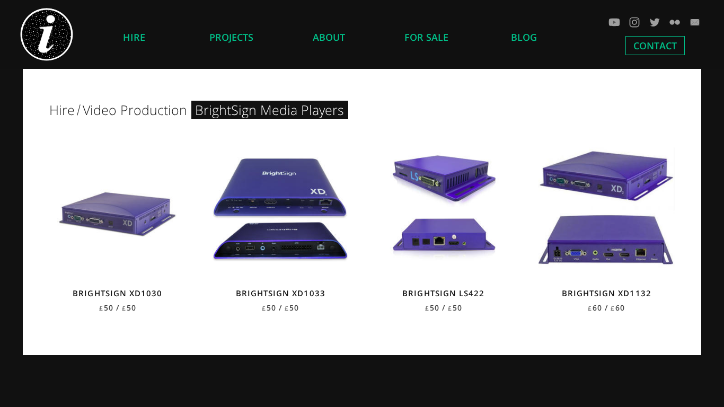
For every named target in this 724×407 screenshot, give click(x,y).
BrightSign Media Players (269, 110)
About (329, 37)
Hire (134, 37)
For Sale (426, 37)
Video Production (135, 110)
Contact (655, 45)
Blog (524, 37)
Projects (231, 37)
